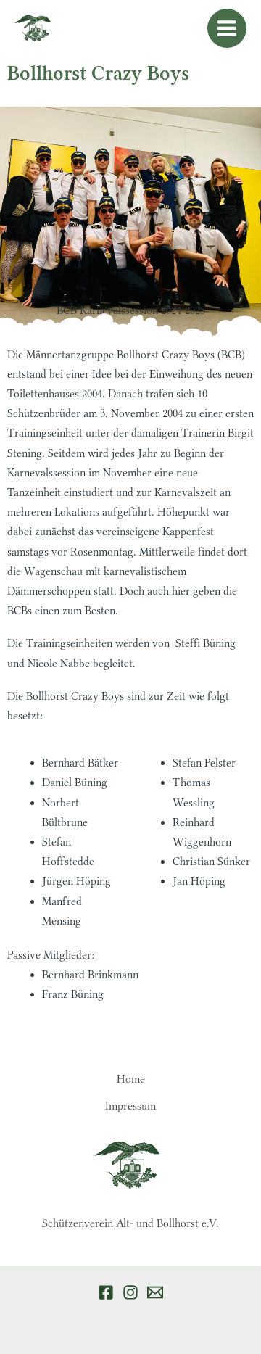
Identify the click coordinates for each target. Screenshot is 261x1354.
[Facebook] (106, 1292)
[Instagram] (130, 1292)
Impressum (130, 1105)
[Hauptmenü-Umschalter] (226, 28)
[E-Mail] (155, 1292)
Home (131, 1079)
